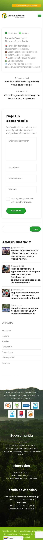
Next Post (20, 91)
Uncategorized (8, 357)
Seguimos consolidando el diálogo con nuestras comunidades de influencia (25, 295)
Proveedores (7, 352)
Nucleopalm (7, 346)
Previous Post (23, 78)
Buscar (35, 229)
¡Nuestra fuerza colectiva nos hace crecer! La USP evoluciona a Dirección (24, 311)
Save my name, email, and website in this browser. (22, 200)
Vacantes (25, 33)
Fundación (6, 330)
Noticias (5, 341)
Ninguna (5, 336)
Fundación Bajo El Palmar (26, 5)
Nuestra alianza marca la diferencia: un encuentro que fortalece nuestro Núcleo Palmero (24, 254)
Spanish (10, 538)
